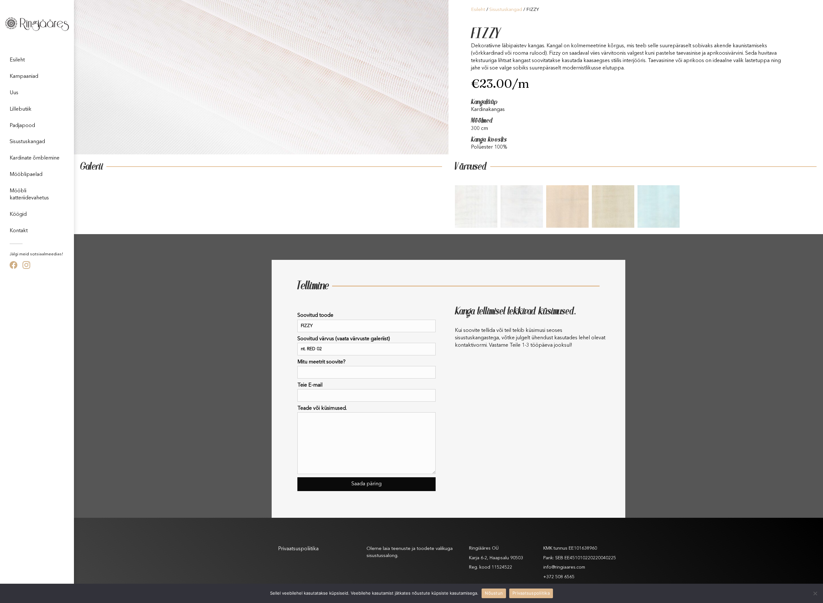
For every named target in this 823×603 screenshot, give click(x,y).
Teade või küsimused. (322, 408)
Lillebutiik (21, 109)
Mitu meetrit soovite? (321, 362)
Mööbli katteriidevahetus (29, 194)
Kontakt (19, 230)
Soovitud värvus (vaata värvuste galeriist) (343, 339)
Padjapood (22, 125)
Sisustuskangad (27, 141)
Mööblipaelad (26, 174)
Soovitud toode (315, 315)
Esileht (17, 60)
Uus (14, 93)
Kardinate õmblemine (34, 158)
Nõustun (494, 593)
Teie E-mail (309, 385)
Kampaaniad (24, 76)
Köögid (18, 214)
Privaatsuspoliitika (298, 549)
